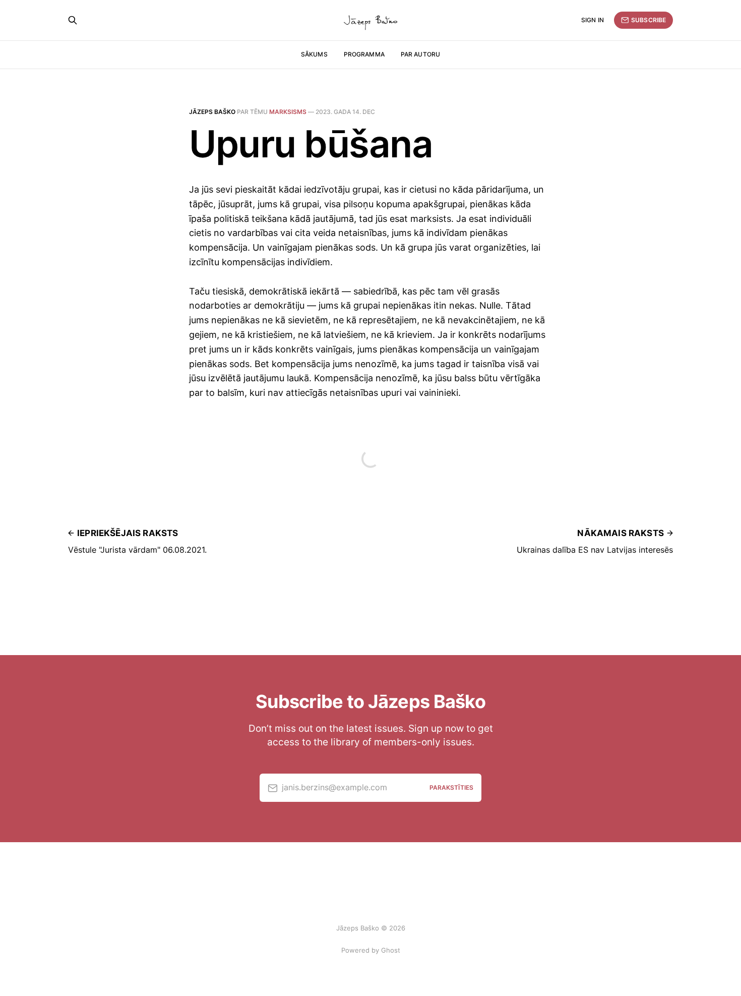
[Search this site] (72, 20)
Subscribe (648, 20)
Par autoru (420, 54)
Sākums (314, 54)
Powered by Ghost (370, 950)
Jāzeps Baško (212, 111)
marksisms (287, 111)
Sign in (592, 20)
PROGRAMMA (364, 54)
